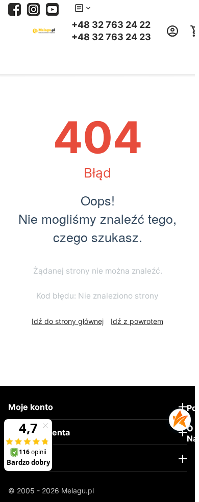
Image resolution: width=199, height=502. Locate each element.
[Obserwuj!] (33, 8)
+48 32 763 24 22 (111, 25)
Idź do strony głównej (68, 321)
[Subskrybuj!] (52, 8)
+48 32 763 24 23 (111, 37)
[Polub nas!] (14, 8)
